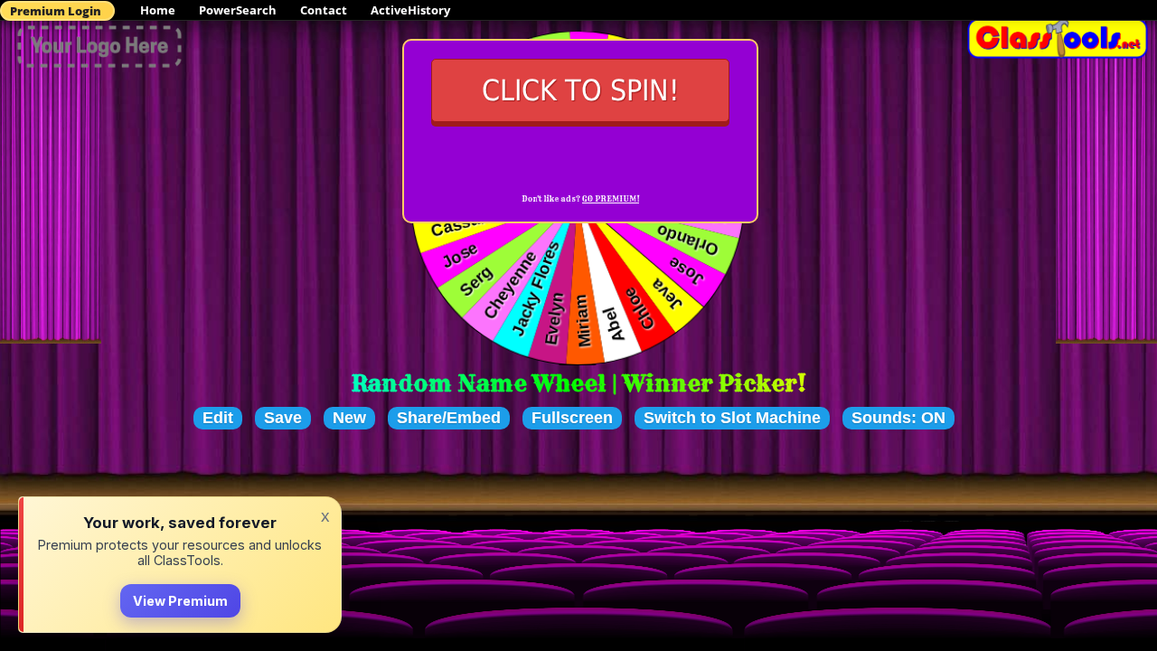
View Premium (180, 601)
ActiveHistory (410, 10)
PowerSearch (238, 10)
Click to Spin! (581, 90)
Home (157, 10)
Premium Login (55, 11)
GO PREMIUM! (610, 198)
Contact (323, 10)
